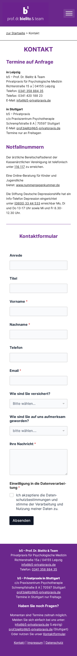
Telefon (16, 348)
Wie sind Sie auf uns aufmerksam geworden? (37, 419)
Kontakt (19, 642)
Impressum (35, 642)
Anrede (16, 255)
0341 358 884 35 (44, 569)
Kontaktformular (54, 634)
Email (15, 371)
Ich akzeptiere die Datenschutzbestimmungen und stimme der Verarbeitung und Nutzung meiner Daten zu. (39, 502)
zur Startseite (15, 33)
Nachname (20, 325)
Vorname (19, 301)
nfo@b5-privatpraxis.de (32, 624)
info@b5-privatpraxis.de (33, 100)
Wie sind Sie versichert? (30, 394)
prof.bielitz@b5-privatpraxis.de (38, 128)
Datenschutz (54, 642)
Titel (13, 278)
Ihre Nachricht (23, 444)
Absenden (21, 520)
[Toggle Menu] (69, 13)
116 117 (19, 166)
